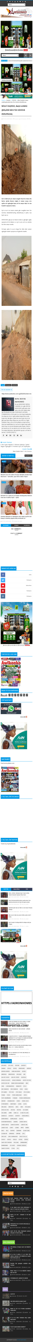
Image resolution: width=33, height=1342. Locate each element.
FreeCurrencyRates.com (7, 763)
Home (3, 100)
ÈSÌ (27, 889)
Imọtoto (8, 100)
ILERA (19, 1104)
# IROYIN (14, 385)
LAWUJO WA (5, 1127)
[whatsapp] (20, 1186)
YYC (18, 1148)
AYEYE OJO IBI (27, 1080)
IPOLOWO (27, 1107)
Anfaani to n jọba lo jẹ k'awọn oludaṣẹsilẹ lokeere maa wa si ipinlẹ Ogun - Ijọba (16, 496)
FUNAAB (15, 1098)
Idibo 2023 (25, 1101)
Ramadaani (24, 1142)
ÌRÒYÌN (6, 889)
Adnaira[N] (28, 95)
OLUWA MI (4, 1133)
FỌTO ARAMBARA (6, 1098)
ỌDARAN (19, 1130)
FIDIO (8, 1095)
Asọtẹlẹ (23, 1077)
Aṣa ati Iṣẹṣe (15, 1077)
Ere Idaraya (5, 1089)
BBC (27, 1083)
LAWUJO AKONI (15, 1124)
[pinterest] (17, 2)
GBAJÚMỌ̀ (16, 889)
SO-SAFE (12, 1145)
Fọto (25, 1095)
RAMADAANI (5, 1145)
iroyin (13, 1110)
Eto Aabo (4, 1092)
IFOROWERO (5, 1104)
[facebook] (7, 2)
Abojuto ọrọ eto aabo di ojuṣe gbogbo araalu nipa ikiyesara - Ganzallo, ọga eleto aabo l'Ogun (16, 475)
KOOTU (21, 1118)
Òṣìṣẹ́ (26, 1139)
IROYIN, (29, 119)
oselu (3, 1139)
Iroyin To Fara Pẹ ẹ (8, 456)
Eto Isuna (27, 1092)
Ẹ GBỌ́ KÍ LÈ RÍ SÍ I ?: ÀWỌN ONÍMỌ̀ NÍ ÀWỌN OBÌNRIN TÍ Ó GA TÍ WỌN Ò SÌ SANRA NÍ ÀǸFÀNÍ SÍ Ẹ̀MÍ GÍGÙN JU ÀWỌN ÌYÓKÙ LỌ (20, 1038)
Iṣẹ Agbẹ (4, 1113)
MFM (22, 1127)
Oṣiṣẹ (15, 1068)
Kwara (3, 1068)
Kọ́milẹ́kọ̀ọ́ (13, 1118)
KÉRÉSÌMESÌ (5, 1118)
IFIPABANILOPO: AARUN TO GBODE (19, 1278)
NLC (7, 1130)
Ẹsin (26, 1089)
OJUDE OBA (26, 1130)
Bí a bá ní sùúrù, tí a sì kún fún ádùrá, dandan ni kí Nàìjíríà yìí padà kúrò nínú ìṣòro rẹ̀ (20, 1256)
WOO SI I (29, 455)
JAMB (10, 1113)
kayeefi (11, 1115)
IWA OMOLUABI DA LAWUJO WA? (18, 1301)
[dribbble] (23, 2)
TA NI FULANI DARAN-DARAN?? (18, 1327)
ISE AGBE (25, 1110)
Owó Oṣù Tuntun (7, 1142)
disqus (16, 525)
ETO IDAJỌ (19, 1092)
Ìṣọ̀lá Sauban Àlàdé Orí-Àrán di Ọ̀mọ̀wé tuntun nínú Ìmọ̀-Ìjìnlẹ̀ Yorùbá (20, 1200)
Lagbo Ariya (23, 1121)
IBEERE (3, 1101)
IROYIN (14, 100)
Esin (21, 1089)
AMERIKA (4, 1074)
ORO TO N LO (23, 1136)
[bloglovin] (20, 2)
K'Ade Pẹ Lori (25, 1113)
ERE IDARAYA (14, 1089)
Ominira (11, 1133)
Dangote (18, 1086)
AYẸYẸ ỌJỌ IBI (5, 1083)
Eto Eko (10, 1065)
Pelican (16, 1142)
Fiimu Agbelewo (17, 1095)
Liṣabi (17, 1127)
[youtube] (15, 2)
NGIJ (3, 1130)
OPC (23, 1133)
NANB (27, 1127)
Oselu (9, 1139)
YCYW (13, 1148)
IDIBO (18, 1101)
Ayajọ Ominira (16, 1080)
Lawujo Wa (24, 1124)
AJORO (24, 1071)
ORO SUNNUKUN (12, 1136)
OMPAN (18, 1133)
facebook (27, 525)
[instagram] (12, 2)
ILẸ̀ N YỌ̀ (12, 1294)
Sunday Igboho (21, 1145)
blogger (5, 525)
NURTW (12, 1130)
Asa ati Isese (5, 1077)
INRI (22, 1107)
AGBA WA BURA (16, 1071)
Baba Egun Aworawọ (18, 1083)
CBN (3, 1086)
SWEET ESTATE (5, 1148)
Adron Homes (6, 1071)
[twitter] (10, 2)
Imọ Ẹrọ (4, 1107)
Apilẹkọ (4, 1065)
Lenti (11, 1127)
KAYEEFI (23, 1065)
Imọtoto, (24, 119)
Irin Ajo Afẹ (5, 1110)
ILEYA (24, 1104)
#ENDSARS (22, 1068)
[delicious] (25, 2)
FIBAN (3, 1095)
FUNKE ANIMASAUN (24, 1098)
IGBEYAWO (13, 1104)
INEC (17, 1107)
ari (24, 1074)
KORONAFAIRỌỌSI (7, 1121)
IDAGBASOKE (11, 1101)
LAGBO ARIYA (5, 1124)
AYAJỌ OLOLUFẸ (6, 1080)
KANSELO (4, 1115)
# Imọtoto (8, 385)
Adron (29, 1068)
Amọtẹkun (12, 1074)
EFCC (24, 1086)
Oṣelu (9, 1068)
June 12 (16, 1113)
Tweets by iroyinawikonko (8, 844)
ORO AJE (4, 1136)
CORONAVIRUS (10, 1086)
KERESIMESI (25, 1115)
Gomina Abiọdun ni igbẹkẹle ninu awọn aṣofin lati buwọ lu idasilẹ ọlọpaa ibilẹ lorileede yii (16, 517)
